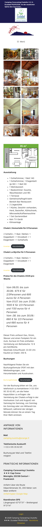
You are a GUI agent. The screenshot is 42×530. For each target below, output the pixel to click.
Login (21, 514)
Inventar (7, 246)
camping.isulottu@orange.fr (16, 438)
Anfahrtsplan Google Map (16, 494)
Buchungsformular (10, 380)
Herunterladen (18, 246)
